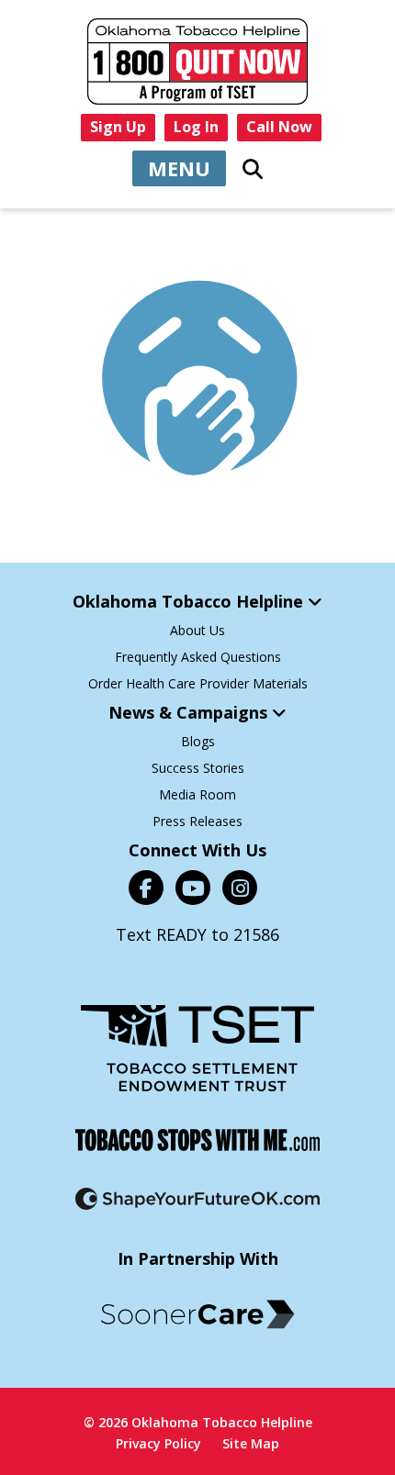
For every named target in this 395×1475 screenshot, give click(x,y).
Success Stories (198, 768)
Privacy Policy (158, 1443)
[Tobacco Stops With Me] (197, 1140)
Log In (196, 127)
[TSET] (197, 1048)
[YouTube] (192, 887)
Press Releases (197, 821)
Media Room (197, 794)
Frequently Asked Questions (198, 656)
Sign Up (118, 127)
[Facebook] (146, 887)
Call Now (279, 127)
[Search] (253, 169)
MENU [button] (179, 168)
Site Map (250, 1443)
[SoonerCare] (197, 1314)
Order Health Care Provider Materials (198, 683)
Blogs (198, 741)
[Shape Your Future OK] (197, 1199)
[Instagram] (239, 887)
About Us (197, 630)
